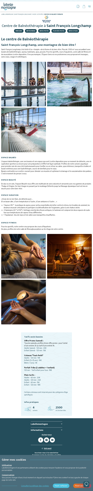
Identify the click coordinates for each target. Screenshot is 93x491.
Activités (40, 14)
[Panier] (84, 6)
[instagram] (46, 440)
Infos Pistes (44, 31)
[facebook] (40, 440)
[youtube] (52, 440)
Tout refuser (61, 486)
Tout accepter (82, 486)
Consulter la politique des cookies (35, 486)
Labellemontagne (7, 14)
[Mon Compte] (78, 6)
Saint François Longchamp (22, 14)
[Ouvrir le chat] (86, 484)
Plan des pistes (58, 31)
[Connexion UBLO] (2, 489)
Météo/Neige (30, 31)
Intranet (47, 448)
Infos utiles (73, 31)
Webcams (19, 31)
